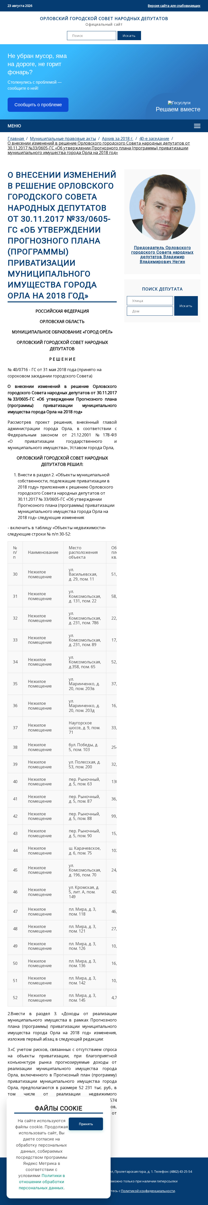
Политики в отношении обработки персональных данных (42, 1181)
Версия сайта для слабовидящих (174, 5)
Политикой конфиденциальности (148, 1190)
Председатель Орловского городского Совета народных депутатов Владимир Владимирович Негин (162, 255)
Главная (16, 138)
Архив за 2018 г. (117, 138)
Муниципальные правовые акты (63, 138)
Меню (14, 126)
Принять (86, 1124)
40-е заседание (154, 138)
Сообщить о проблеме (38, 104)
